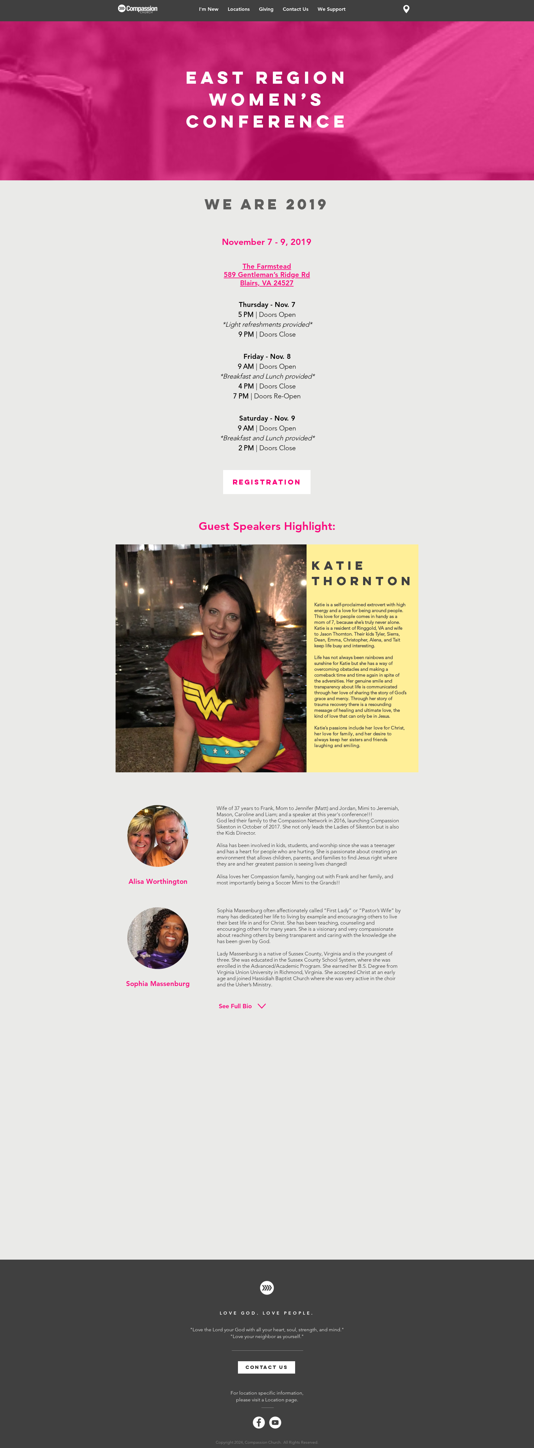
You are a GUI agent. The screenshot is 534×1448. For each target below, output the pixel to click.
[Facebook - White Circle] (259, 1423)
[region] (406, 9)
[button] (238, 9)
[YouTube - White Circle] (275, 1423)
